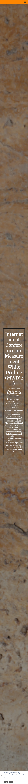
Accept (5, 782)
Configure (6, 778)
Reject (11, 782)
